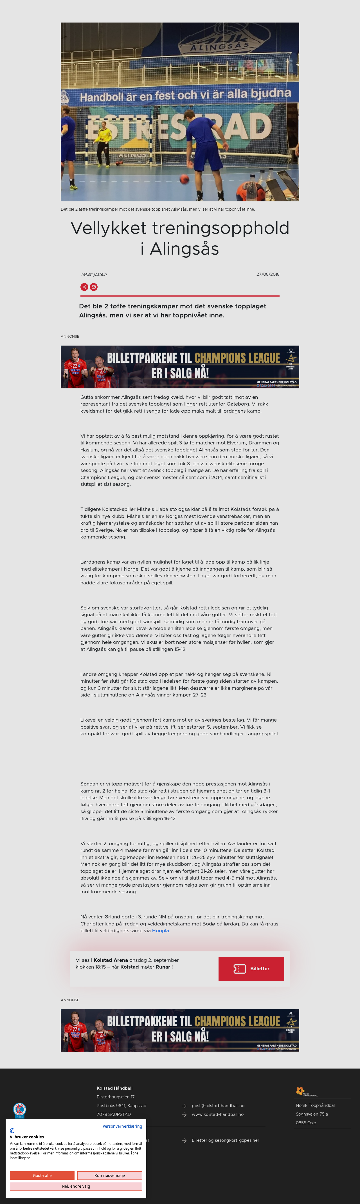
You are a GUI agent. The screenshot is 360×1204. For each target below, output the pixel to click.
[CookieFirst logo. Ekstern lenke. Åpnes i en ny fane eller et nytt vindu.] (12, 1130)
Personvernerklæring (122, 1126)
